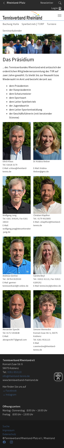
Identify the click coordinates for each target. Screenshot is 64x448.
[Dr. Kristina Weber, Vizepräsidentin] (47, 141)
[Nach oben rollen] (57, 441)
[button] (60, 2)
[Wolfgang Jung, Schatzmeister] (17, 195)
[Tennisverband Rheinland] (22, 15)
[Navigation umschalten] (59, 15)
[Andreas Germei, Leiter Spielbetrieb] (17, 255)
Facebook (11, 390)
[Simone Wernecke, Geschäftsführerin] (47, 309)
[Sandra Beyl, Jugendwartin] (47, 255)
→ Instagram (9, 394)
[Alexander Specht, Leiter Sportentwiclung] (17, 309)
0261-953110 (14, 372)
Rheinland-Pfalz (15, 2)
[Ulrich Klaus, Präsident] (17, 141)
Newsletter (46, 2)
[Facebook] (5, 442)
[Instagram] (12, 442)
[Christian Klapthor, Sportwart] (47, 195)
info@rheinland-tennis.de (16, 376)
